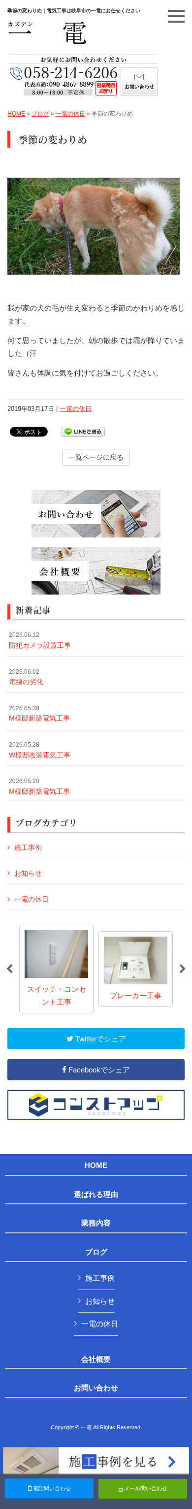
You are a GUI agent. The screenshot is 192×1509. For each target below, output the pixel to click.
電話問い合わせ (51, 1488)
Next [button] (183, 969)
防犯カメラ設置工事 (40, 640)
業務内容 (96, 1223)
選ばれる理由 (96, 1194)
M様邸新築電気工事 (39, 714)
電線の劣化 (26, 677)
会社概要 (96, 1359)
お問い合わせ (96, 1388)
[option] (56, 969)
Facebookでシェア (98, 1070)
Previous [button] (9, 969)
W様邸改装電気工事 (39, 750)
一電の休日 (70, 113)
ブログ (40, 113)
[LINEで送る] (83, 431)
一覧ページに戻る (96, 457)
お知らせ (28, 873)
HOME (16, 113)
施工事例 (28, 847)
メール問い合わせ (145, 1488)
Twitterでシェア (99, 1039)
